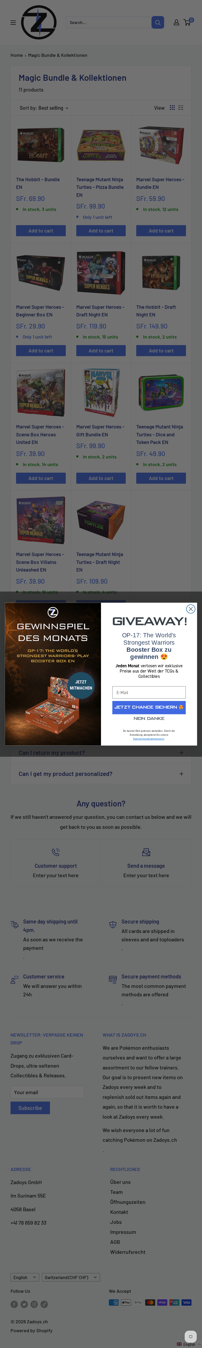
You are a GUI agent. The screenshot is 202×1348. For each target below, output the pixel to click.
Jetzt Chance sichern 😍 (149, 707)
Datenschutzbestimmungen (148, 739)
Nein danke (149, 719)
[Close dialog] (190, 608)
